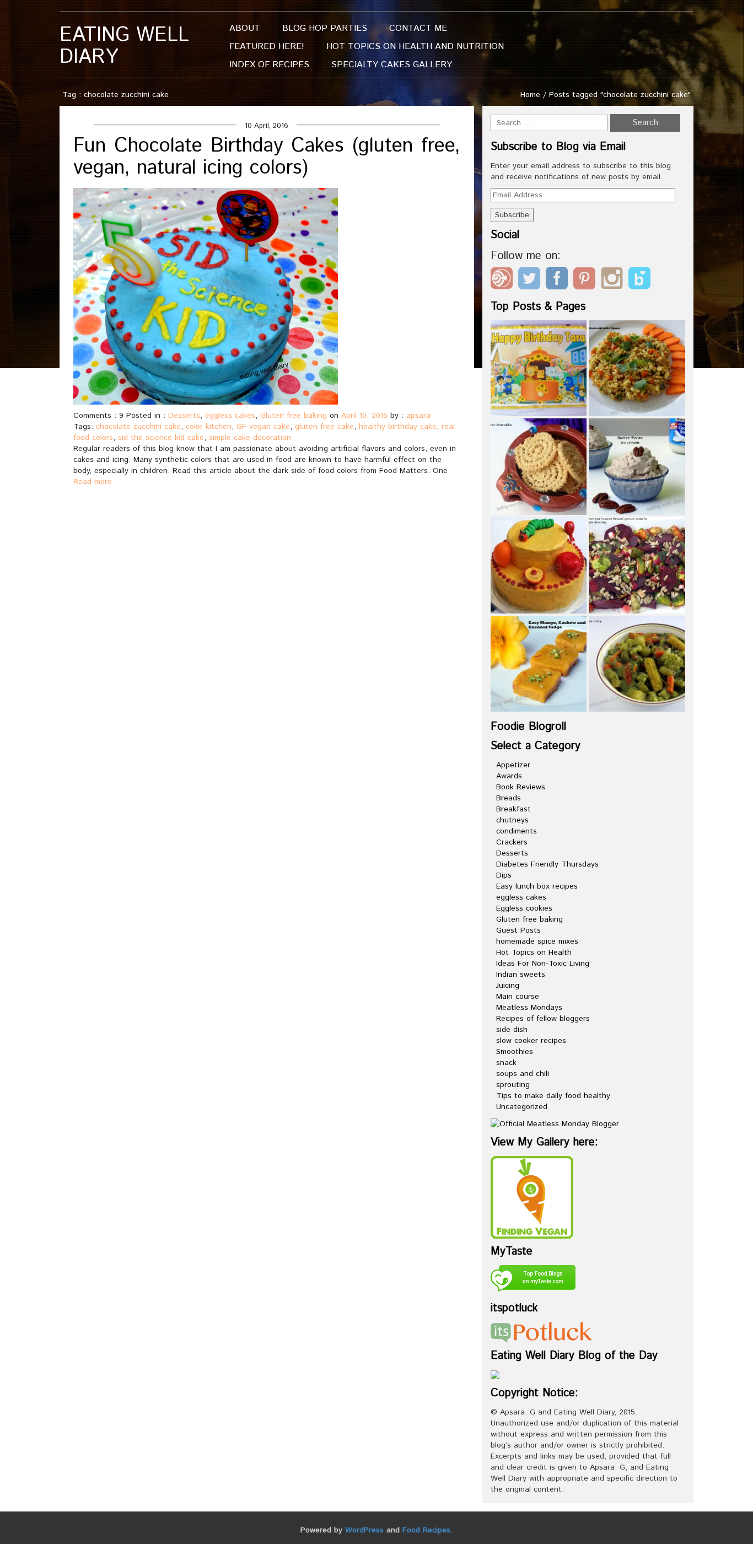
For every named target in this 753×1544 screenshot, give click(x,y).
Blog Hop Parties (324, 28)
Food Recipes (426, 1530)
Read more (92, 481)
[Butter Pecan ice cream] (637, 466)
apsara (418, 415)
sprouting (513, 1084)
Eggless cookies (524, 908)
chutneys (512, 820)
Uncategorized (521, 1106)
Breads (508, 798)
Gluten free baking (293, 415)
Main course (517, 996)
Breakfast (513, 809)
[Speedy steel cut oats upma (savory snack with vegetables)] (637, 368)
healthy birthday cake (398, 426)
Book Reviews (520, 787)
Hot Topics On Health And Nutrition (415, 46)
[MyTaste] (533, 1279)
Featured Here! (266, 46)
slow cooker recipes (531, 1040)
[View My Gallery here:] (532, 1196)
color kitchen (209, 426)
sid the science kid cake (161, 437)
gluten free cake (324, 426)
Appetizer (513, 765)
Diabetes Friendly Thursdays (547, 864)
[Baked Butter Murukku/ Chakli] (539, 466)
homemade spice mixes (537, 941)
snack (506, 1062)
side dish (512, 1029)
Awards (509, 776)
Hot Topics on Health (534, 952)
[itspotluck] (541, 1331)
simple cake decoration (250, 437)
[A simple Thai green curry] (637, 664)
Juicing (507, 985)
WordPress (364, 1530)
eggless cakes (230, 415)
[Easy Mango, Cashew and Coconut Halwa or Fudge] (539, 664)
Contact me (418, 28)
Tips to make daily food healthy (553, 1095)
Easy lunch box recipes (537, 886)
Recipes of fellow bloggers (543, 1018)
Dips (504, 875)
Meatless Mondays (529, 1007)
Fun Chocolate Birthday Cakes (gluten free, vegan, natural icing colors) (266, 157)
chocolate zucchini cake (138, 426)
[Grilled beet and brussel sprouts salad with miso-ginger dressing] (637, 565)
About (244, 28)
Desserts (184, 415)
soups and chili (522, 1073)
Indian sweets (520, 974)
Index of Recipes (269, 64)
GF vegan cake (263, 426)
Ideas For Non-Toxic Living (542, 963)
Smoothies (514, 1051)
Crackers (512, 842)
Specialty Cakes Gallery (391, 64)
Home (530, 94)
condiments (516, 831)
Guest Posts (518, 930)
